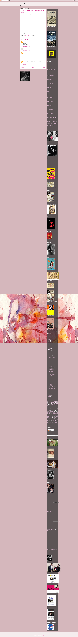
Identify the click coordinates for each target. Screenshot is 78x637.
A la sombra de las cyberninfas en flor (51, 381)
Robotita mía (49, 126)
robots (54, 421)
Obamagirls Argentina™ (51, 415)
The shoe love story (50, 109)
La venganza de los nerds (50, 98)
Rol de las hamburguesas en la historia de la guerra (52, 358)
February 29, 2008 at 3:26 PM (26, 50)
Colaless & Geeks (51, 356)
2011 (49, 339)
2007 (49, 396)
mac (55, 420)
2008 (49, 342)
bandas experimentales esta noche (52, 366)
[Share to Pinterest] (34, 35)
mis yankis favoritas (52, 414)
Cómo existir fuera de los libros (51, 102)
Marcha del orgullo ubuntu (51, 361)
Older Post (43, 67)
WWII (21, 13)
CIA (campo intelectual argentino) (52, 405)
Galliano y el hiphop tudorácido (51, 390)
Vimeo (50, 511)
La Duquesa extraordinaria (50, 125)
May (49, 351)
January (50, 395)
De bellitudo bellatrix (50, 106)
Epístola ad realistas (50, 110)
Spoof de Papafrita (51, 375)
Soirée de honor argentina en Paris (51, 80)
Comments (50, 430)
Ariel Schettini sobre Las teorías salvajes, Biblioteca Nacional (51, 529)
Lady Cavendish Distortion (51, 393)
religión (48, 419)
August (50, 348)
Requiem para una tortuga (51, 378)
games (53, 420)
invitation (52, 402)
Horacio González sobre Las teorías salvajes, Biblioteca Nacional (52, 549)
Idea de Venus (49, 87)
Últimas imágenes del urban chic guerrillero (52, 374)
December (50, 343)
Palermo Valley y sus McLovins (51, 370)
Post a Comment (24, 64)
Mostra (48, 84)
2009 (49, 341)
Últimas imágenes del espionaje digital (52, 117)
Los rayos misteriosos (50, 113)
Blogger (43, 635)
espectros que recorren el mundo (52, 414)
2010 (49, 340)
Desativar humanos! (50, 97)
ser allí (56, 403)
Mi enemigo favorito (50, 101)
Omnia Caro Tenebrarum (50, 78)
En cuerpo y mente (49, 118)
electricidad (52, 422)
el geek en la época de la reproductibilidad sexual (52, 410)
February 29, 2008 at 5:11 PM (26, 58)
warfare (24, 36)
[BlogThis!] (31, 35)
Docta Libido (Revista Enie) (51, 69)
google (55, 417)
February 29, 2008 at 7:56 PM (26, 62)
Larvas (48, 92)
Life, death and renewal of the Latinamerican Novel (51, 94)
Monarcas (48, 88)
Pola (23, 51)
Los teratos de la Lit (50, 74)
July (49, 349)
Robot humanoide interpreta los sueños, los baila (52, 372)
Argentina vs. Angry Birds (50, 75)
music (48, 403)
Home (33, 67)
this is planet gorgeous (52, 379)
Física (48, 91)
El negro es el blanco (51, 362)
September (50, 347)
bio (55, 411)
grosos (57, 418)
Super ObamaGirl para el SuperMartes (52, 388)
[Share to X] (32, 35)
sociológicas (49, 418)
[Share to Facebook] (33, 35)
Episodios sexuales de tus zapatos (52, 368)
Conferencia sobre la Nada (50, 76)
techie (48, 408)
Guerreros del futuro (50, 114)
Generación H (49, 128)
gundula (56, 422)
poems (54, 412)
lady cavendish (50, 416)
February (50, 355)
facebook (51, 411)
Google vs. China (49, 105)
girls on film (53, 410)
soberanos (52, 419)
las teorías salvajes (52, 401)
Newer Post (22, 67)
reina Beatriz (50, 421)
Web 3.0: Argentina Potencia (51, 385)
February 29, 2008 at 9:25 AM (26, 46)
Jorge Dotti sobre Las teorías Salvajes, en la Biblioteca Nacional (52, 510)
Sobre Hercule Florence (50, 70)
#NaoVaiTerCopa (49, 79)
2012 (49, 338)
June (50, 350)
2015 (49, 334)
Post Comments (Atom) (35, 69)
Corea (29, 13)
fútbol (53, 418)
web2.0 (52, 406)
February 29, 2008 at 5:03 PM (26, 54)
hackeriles (49, 412)
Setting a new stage (50, 83)
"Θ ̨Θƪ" (22, 3)
